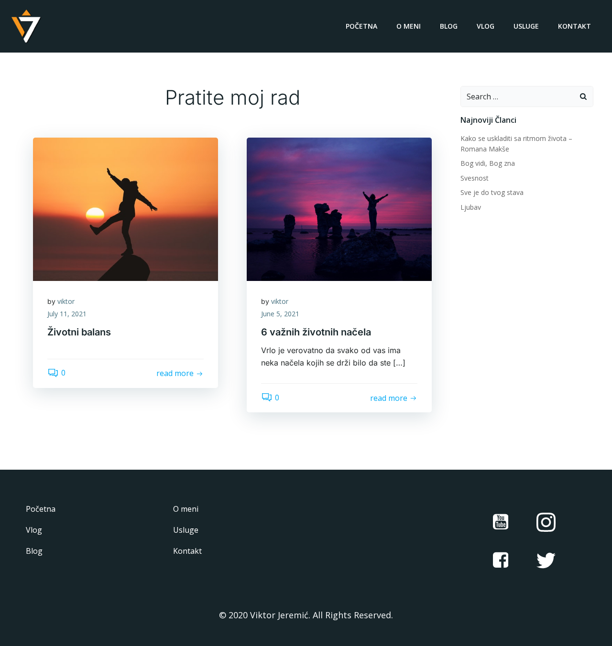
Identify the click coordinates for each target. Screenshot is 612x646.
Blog (449, 26)
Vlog (485, 26)
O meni (408, 26)
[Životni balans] (125, 208)
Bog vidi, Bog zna (487, 163)
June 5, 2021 (280, 313)
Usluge (526, 26)
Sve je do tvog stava (492, 192)
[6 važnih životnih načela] (339, 208)
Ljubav (470, 207)
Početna (361, 26)
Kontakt (574, 26)
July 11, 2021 (67, 313)
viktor (66, 301)
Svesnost (474, 178)
